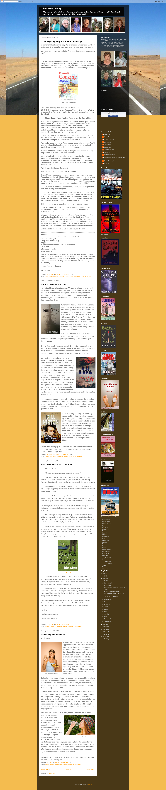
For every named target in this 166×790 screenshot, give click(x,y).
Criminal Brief (106, 519)
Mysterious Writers (105, 546)
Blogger (90, 784)
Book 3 (68, 573)
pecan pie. (77, 276)
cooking (47, 276)
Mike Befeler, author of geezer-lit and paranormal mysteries (114, 158)
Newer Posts (46, 769)
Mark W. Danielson (109, 154)
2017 (104, 576)
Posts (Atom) (52, 773)
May (105, 611)
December (107, 583)
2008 (104, 639)
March (106, 616)
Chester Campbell (109, 139)
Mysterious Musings (105, 543)
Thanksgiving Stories (87, 276)
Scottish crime (68, 456)
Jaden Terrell (107, 147)
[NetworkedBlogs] (113, 112)
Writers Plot (105, 569)
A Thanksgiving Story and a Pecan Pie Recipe (61, 41)
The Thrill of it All (107, 563)
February (107, 619)
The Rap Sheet (106, 561)
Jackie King (62, 276)
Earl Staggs (107, 142)
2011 (104, 631)
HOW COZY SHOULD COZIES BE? (56, 465)
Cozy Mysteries (57, 626)
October (106, 599)
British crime (48, 456)
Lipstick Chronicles (105, 526)
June (105, 609)
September (107, 602)
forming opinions (49, 764)
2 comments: (66, 274)
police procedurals (58, 456)
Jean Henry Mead (109, 149)
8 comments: (66, 624)
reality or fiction (69, 764)
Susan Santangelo (109, 161)
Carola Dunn (107, 137)
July (105, 606)
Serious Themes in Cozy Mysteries (72, 626)
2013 (104, 627)
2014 (104, 624)
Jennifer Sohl (69, 276)
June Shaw (107, 152)
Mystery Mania (106, 549)
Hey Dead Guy (106, 523)
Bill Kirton (107, 134)
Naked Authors (106, 551)
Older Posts (90, 769)
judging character (59, 764)
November (107, 585)
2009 (104, 636)
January (106, 621)
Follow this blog (113, 115)
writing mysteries (77, 456)
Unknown (106, 163)
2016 (104, 578)
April (105, 614)
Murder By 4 (105, 540)
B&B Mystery (49, 626)
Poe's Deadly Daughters (106, 554)
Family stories (54, 276)
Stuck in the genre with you (53, 284)
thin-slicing (78, 764)
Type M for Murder (105, 566)
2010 (104, 634)
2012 (104, 629)
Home (68, 769)
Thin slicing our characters (53, 635)
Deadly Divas (106, 521)
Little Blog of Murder (105, 530)
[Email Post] (72, 274)
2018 (104, 573)
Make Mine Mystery (105, 533)
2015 (104, 581)
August (106, 604)
